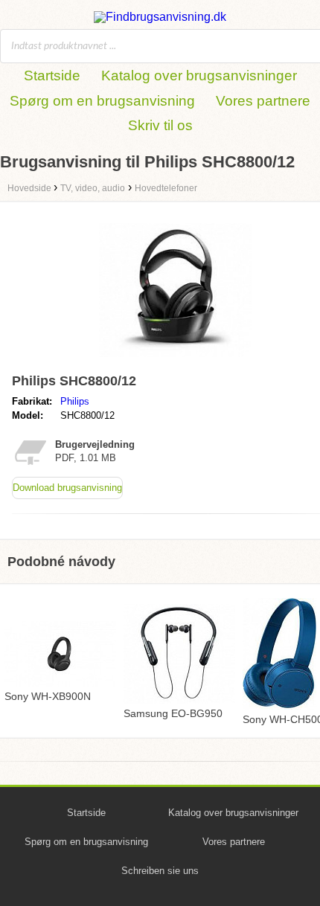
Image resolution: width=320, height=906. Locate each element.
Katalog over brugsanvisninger (199, 75)
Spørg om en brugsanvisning (102, 101)
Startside (52, 75)
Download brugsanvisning (67, 487)
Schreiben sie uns (160, 870)
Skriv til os (160, 125)
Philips (74, 401)
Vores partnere (263, 101)
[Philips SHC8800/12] (175, 360)
